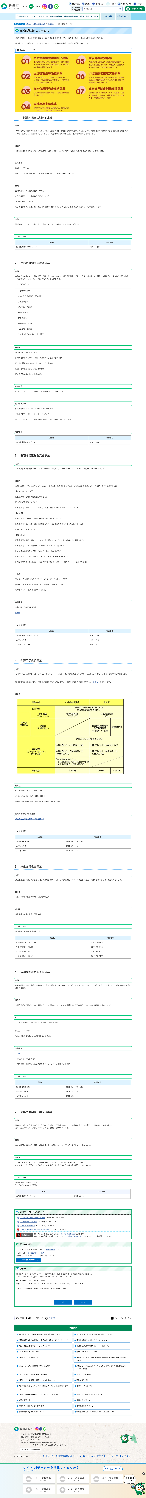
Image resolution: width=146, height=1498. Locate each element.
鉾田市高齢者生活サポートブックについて (34, 1346)
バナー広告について (112, 1469)
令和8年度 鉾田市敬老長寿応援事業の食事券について (39, 1334)
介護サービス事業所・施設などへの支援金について (38, 1380)
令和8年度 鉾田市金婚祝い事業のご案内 (34, 1366)
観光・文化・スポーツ (89, 16)
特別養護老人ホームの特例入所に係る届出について (96, 1412)
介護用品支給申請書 (27, 1225)
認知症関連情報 (82, 1380)
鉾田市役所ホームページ (10, 6)
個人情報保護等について (65, 1456)
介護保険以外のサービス (85, 1406)
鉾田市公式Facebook (50, 6)
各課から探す (137, 9)
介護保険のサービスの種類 (86, 1351)
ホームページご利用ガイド (98, 1456)
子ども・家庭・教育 (54, 16)
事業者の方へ (123, 16)
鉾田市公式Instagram (44, 6)
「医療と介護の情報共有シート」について (92, 1346)
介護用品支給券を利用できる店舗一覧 (29, 819)
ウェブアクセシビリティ (120, 1456)
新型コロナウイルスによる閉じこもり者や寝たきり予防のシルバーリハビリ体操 (102, 1367)
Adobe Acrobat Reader (67, 1234)
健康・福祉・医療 (71, 16)
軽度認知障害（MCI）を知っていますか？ (92, 1340)
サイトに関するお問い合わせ (30, 1449)
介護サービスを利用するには (29, 1357)
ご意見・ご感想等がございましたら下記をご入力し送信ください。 (42, 1288)
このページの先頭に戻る (122, 1318)
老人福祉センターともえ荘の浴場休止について (94, 1334)
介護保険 (51, 24)
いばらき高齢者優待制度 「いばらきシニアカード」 (38, 1394)
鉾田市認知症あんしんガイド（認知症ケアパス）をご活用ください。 (43, 1387)
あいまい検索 (76, 7)
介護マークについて (84, 1386)
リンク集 (81, 1456)
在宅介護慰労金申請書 (28, 1222)
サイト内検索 (76, 10)
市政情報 (108, 16)
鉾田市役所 (26, 1429)
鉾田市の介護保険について (86, 1374)
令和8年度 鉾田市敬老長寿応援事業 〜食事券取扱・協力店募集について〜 (102, 1359)
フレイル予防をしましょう (28, 1351)
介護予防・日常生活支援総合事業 (31, 1406)
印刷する (52, 1318)
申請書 (17, 613)
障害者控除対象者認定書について (31, 1412)
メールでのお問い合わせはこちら (28, 1260)
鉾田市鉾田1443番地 (36, 1253)
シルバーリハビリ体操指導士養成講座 (32, 1374)
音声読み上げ (99, 4)
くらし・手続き (38, 16)
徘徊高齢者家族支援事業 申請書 (32, 1218)
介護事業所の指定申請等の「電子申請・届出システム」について (43, 1340)
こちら (95, 682)
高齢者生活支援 (24, 1400)
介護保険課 (50, 1249)
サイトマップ (47, 1456)
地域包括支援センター (85, 1400)
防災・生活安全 (23, 16)
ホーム (28, 24)
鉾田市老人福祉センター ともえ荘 (89, 1394)
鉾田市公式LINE (56, 6)
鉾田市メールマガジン (31, 6)
